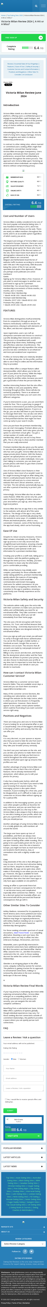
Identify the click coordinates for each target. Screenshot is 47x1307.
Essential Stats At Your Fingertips (26, 64)
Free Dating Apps (21, 1188)
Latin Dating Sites (19, 1194)
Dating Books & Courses (20, 1207)
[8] (18, 1053)
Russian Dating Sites (14, 1199)
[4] (10, 1053)
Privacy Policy (5, 1303)
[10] (22, 1053)
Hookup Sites (18, 1191)
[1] (4, 1053)
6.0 (39, 177)
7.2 (39, 186)
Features (10, 66)
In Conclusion (28, 74)
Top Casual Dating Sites (16, 1204)
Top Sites (10, 1177)
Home (3, 15)
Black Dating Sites (26, 1180)
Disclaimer (26, 1303)
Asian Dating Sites (23, 1177)
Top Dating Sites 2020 (15, 15)
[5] (12, 1053)
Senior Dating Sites (33, 1199)
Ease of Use (20, 66)
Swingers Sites (33, 1202)
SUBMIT (10, 1111)
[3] (8, 1053)
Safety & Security (32, 66)
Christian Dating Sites (16, 1186)
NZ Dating (34, 1196)
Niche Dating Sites (20, 1196)
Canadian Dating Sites (29, 1183)
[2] (6, 1053)
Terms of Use (16, 1303)
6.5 (39, 190)
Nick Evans (18, 1119)
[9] (20, 1053)
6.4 (39, 195)
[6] (14, 1053)
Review (10, 64)
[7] (16, 1053)
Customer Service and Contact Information (22, 69)
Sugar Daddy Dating (16, 1202)
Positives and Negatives (17, 72)
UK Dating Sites (34, 1204)
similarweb (39, 262)
